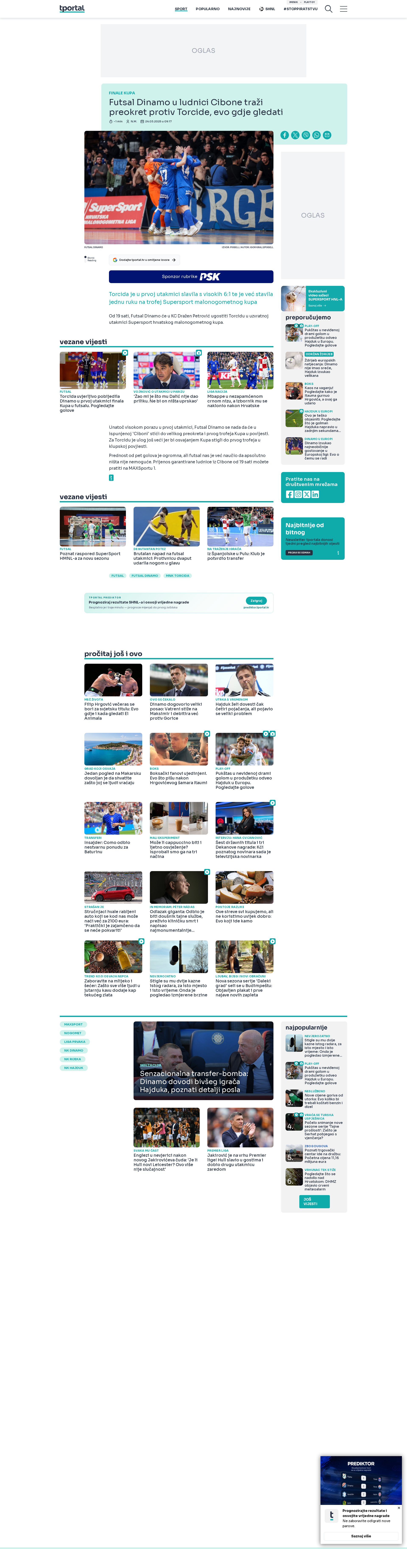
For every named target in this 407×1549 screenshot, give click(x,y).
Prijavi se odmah (299, 552)
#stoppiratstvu (301, 9)
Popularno (208, 9)
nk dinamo (73, 1050)
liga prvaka (74, 1042)
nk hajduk (73, 1068)
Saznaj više (361, 1536)
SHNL (270, 9)
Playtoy (309, 2)
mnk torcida (177, 576)
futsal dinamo (145, 576)
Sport (181, 9)
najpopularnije (306, 1027)
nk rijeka (72, 1059)
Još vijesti (310, 1201)
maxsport (73, 1024)
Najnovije (239, 9)
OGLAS (203, 51)
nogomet (72, 1033)
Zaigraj (256, 601)
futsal (118, 576)
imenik (293, 2)
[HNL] (313, 298)
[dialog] (361, 1500)
